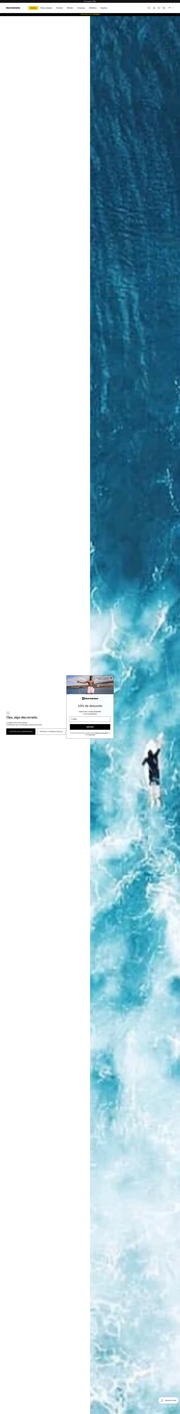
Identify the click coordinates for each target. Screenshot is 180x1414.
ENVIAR (90, 727)
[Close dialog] (111, 678)
